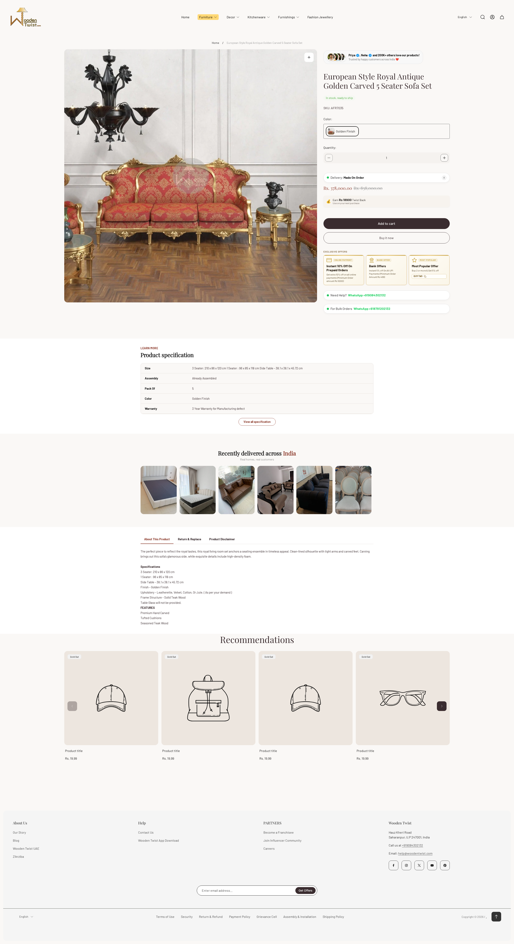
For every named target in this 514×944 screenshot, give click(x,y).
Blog (16, 840)
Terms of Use (165, 916)
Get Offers (305, 890)
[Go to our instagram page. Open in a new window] (406, 865)
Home (215, 42)
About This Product (157, 539)
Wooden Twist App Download (158, 840)
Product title (74, 751)
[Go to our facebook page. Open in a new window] (393, 865)
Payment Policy (239, 916)
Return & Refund (211, 916)
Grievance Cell (267, 916)
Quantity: (329, 147)
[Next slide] (442, 706)
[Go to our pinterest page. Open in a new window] (445, 865)
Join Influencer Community (282, 840)
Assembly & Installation (299, 916)
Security (187, 916)
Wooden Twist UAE (26, 848)
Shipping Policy (333, 916)
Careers (269, 848)
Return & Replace (189, 539)
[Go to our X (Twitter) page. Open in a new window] (419, 865)
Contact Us (146, 832)
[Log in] (492, 17)
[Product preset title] (111, 698)
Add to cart (386, 224)
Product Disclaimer (222, 539)
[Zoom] (309, 57)
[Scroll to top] (496, 916)
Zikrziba (18, 856)
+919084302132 (412, 845)
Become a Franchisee (278, 832)
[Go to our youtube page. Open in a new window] (432, 865)
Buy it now (386, 238)
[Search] (482, 17)
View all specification (257, 421)
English (462, 17)
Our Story (19, 832)
